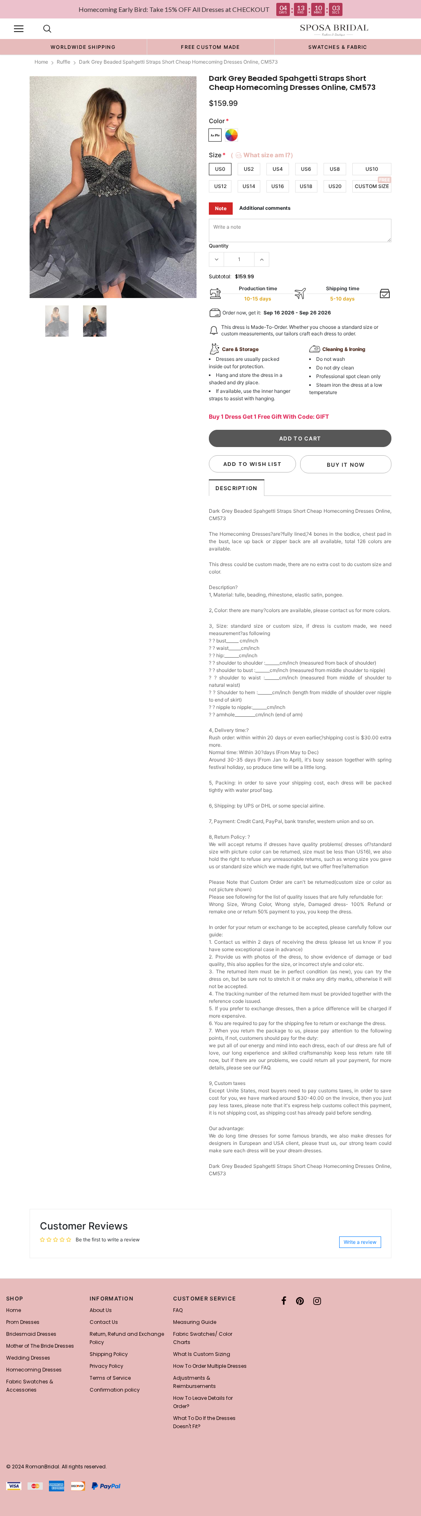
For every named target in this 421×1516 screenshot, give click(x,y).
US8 (335, 169)
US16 (277, 186)
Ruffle (63, 62)
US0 (220, 169)
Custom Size (372, 186)
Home (41, 62)
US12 (220, 186)
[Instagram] (317, 1300)
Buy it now (346, 464)
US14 (249, 186)
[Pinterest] (300, 1300)
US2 (249, 169)
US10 (371, 169)
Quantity (219, 246)
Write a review (360, 1242)
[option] (83, 47)
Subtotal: (220, 276)
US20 (335, 186)
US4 (278, 169)
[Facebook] (284, 1300)
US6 (306, 169)
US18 (306, 186)
